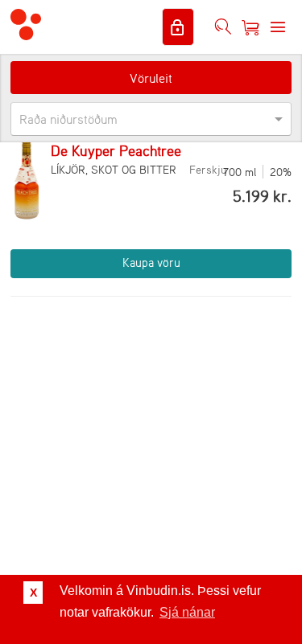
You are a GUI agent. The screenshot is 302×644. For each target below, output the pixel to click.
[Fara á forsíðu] (25, 26)
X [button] (33, 592)
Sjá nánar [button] (187, 612)
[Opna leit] (223, 27)
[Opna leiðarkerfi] (278, 27)
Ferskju (207, 169)
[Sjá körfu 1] (250, 27)
